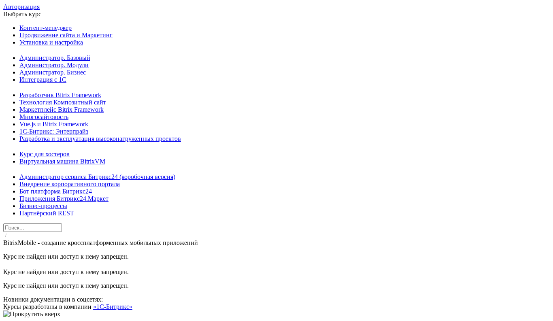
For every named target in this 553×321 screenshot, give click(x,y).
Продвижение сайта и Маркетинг (66, 35)
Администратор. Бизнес (52, 72)
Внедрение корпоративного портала (69, 184)
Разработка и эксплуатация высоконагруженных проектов (100, 138)
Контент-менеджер (45, 27)
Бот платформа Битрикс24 (55, 191)
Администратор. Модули (54, 65)
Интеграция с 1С (42, 79)
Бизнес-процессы (43, 205)
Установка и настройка (51, 42)
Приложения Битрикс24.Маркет (63, 198)
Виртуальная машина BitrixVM (62, 161)
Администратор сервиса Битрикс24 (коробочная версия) (97, 176)
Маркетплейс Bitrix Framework (61, 109)
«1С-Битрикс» (112, 306)
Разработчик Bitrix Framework (60, 94)
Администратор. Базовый (54, 57)
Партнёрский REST (46, 213)
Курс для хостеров (44, 154)
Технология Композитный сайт (62, 102)
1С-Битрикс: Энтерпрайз (53, 131)
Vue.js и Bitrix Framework (53, 124)
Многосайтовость (43, 116)
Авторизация (21, 6)
